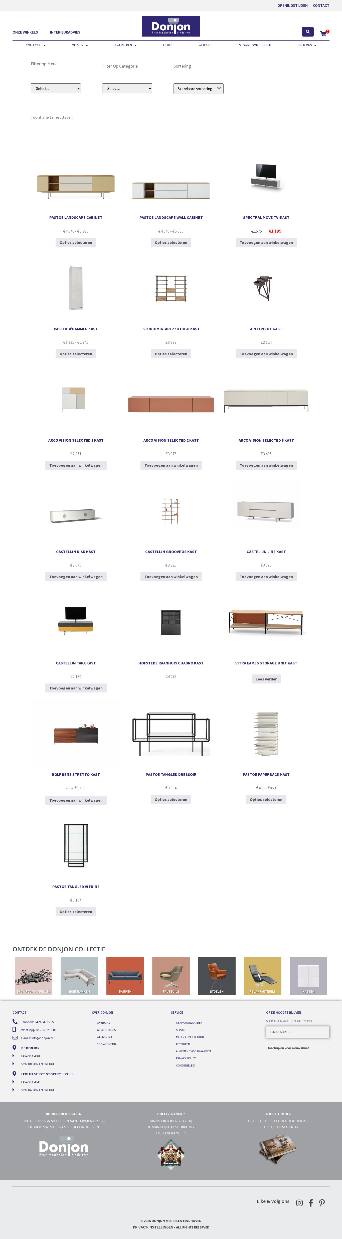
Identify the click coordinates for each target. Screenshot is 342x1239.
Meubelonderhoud (190, 1037)
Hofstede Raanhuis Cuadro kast (171, 662)
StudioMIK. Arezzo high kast (171, 328)
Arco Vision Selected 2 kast (171, 440)
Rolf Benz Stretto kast (76, 774)
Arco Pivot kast (266, 328)
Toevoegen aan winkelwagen (266, 242)
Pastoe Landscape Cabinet (75, 217)
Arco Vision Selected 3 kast (266, 440)
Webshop (206, 45)
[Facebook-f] (311, 1203)
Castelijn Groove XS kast (171, 551)
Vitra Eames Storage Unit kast (266, 662)
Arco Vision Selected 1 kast (76, 440)
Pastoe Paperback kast (266, 774)
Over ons (304, 45)
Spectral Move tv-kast (266, 217)
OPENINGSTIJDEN (292, 5)
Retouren (183, 1044)
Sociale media (107, 1044)
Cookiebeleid (185, 1065)
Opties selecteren (76, 242)
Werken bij (104, 1037)
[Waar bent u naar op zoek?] (308, 32)
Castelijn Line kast (266, 551)
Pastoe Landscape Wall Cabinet (171, 217)
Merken (77, 45)
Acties (167, 45)
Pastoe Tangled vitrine (76, 886)
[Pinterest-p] (322, 1203)
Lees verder (266, 678)
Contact (321, 5)
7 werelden (123, 45)
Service (181, 1030)
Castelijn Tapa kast (76, 662)
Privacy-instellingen (153, 1226)
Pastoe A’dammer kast (76, 328)
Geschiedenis (106, 1030)
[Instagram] (299, 1203)
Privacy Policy (186, 1058)
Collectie (33, 45)
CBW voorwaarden (189, 1022)
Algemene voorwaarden (193, 1051)
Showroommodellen (255, 45)
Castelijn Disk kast (76, 551)
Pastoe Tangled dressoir (171, 774)
